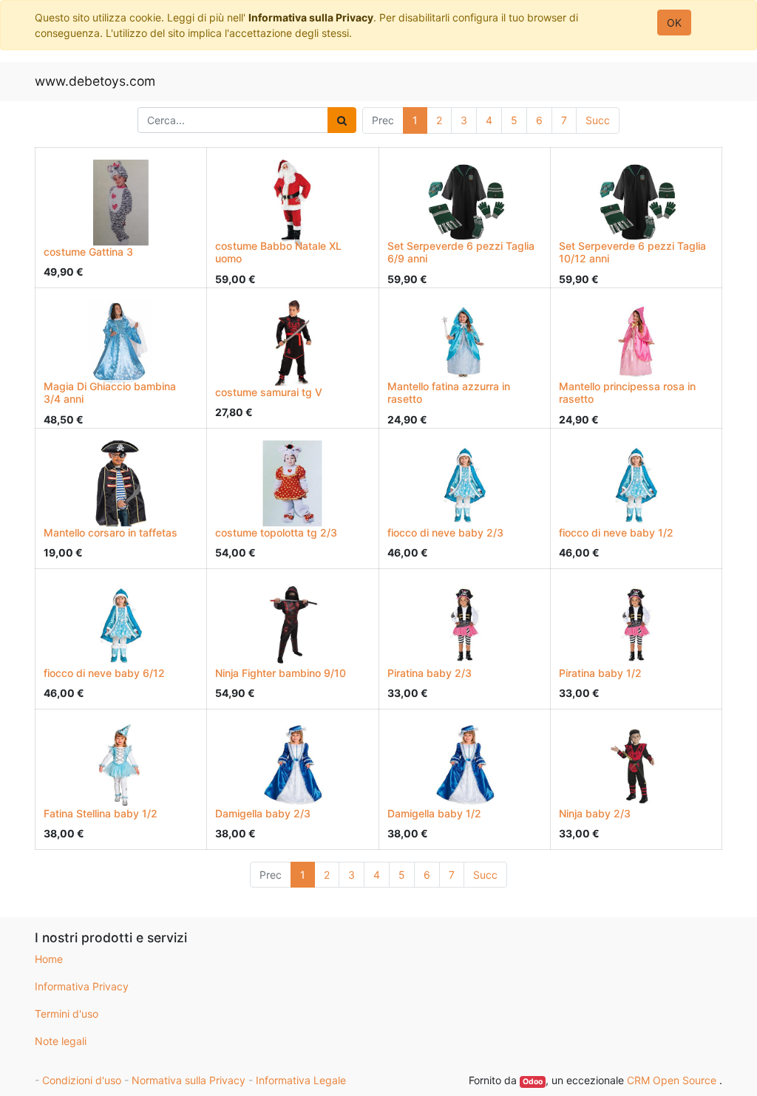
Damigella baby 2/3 (262, 813)
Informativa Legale (301, 1080)
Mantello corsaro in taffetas (110, 532)
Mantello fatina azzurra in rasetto (448, 392)
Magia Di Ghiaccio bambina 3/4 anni (110, 392)
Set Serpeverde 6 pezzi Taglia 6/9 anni (460, 252)
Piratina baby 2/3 (429, 673)
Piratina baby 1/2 (600, 673)
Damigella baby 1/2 (434, 813)
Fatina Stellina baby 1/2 (100, 813)
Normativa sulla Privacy (188, 1080)
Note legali (60, 1041)
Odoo (533, 1081)
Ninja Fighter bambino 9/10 (280, 673)
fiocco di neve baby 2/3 (445, 532)
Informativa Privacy (82, 986)
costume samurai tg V (268, 392)
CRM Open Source (673, 1080)
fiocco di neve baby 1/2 (616, 532)
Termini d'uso (66, 1013)
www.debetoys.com (95, 81)
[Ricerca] (341, 120)
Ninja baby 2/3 (595, 813)
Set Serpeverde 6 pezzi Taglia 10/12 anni (632, 252)
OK (674, 22)
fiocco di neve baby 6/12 (104, 673)
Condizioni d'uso (81, 1080)
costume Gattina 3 (88, 251)
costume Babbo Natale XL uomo (278, 252)
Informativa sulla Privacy (310, 17)
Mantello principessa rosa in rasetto (627, 392)
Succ (597, 120)
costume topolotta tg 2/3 (276, 532)
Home (49, 959)
